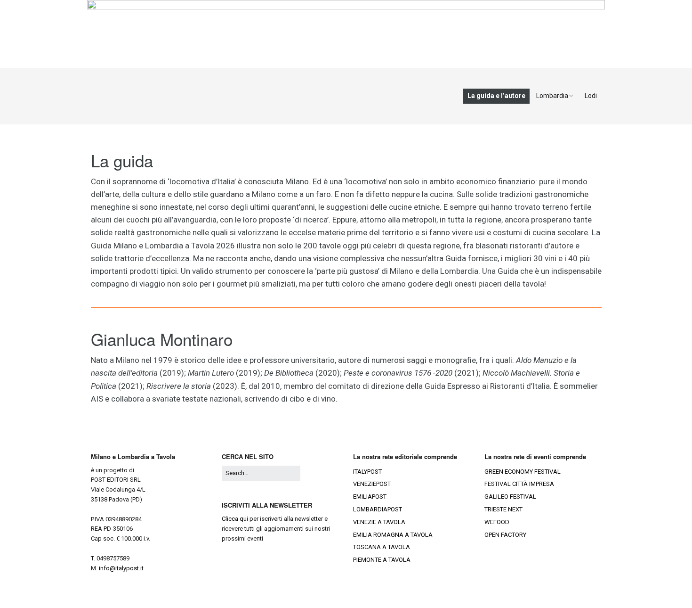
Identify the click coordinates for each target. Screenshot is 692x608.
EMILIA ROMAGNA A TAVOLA (393, 534)
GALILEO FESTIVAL (510, 496)
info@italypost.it (121, 568)
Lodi (591, 95)
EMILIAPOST (369, 496)
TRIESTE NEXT (503, 509)
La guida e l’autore (496, 95)
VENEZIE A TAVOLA (379, 522)
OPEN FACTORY (505, 534)
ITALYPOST (367, 471)
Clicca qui (235, 518)
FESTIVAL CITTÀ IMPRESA (519, 483)
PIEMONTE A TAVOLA (381, 559)
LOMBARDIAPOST (377, 509)
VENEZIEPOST (372, 483)
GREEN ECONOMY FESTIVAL (522, 471)
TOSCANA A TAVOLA (381, 546)
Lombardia (552, 95)
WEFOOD (496, 522)
